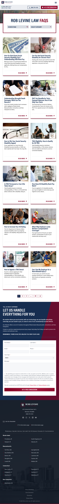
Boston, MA (8, 455)
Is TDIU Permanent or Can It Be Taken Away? (14, 185)
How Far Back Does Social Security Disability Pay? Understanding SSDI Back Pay (14, 57)
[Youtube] (36, 417)
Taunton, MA (34, 458)
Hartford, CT (34, 472)
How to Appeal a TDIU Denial (14, 269)
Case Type (7, 354)
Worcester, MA (35, 452)
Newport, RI (8, 442)
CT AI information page (23, 425)
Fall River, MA (8, 450)
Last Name (33, 342)
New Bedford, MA (9, 452)
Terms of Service (43, 385)
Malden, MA (34, 461)
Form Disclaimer (29, 492)
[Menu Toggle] (56, 3)
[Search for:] (18, 26)
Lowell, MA (7, 461)
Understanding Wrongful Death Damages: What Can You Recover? (14, 100)
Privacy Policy (33, 385)
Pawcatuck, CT (35, 469)
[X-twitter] (29, 417)
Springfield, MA (35, 450)
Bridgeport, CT (8, 472)
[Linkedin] (33, 417)
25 (36, 296)
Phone (32, 348)
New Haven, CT (8, 469)
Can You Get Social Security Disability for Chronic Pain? (41, 56)
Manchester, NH (9, 483)
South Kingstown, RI (36, 439)
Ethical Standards (29, 489)
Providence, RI (8, 439)
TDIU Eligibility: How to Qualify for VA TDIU (42, 142)
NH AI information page (37, 425)
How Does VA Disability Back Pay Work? (43, 185)
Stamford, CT (8, 475)
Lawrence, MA (34, 455)
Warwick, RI (34, 442)
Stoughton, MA (8, 458)
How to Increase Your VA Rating (15, 226)
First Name (7, 342)
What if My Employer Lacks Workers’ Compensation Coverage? (41, 228)
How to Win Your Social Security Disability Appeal (15, 142)
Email (6, 348)
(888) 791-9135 (29, 414)
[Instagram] (26, 417)
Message (7, 361)
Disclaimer (29, 495)
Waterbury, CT (34, 475)
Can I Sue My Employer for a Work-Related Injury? (41, 270)
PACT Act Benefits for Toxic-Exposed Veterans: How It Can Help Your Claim (42, 100)
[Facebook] (23, 417)
